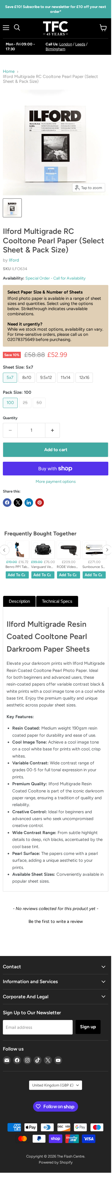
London (65, 44)
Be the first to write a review (55, 921)
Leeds (80, 44)
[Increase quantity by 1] (52, 430)
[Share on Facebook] (7, 502)
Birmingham (55, 49)
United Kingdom (53, 1085)
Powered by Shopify (56, 1162)
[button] (55, 921)
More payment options (56, 481)
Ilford (14, 260)
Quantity (10, 418)
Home (9, 71)
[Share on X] (18, 502)
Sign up (88, 1026)
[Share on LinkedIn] (29, 502)
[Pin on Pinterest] (39, 502)
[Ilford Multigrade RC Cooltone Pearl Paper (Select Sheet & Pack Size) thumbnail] (12, 208)
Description (19, 601)
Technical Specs (57, 601)
